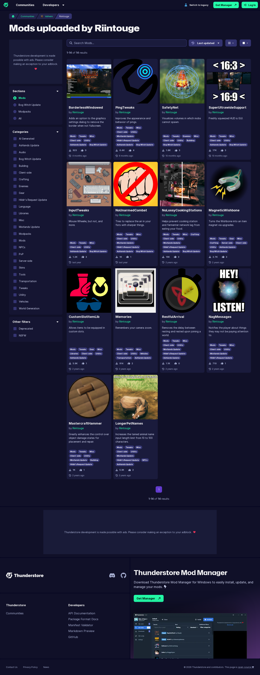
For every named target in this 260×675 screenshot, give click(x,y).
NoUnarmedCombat (131, 210)
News (46, 667)
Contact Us (12, 667)
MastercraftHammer (85, 423)
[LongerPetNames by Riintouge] (135, 397)
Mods (22, 97)
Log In (252, 5)
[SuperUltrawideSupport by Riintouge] (229, 81)
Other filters (21, 322)
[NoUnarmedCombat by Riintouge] (135, 184)
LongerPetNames (129, 423)
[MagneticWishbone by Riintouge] (229, 184)
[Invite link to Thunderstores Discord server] (112, 575)
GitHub (73, 637)
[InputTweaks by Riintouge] (89, 184)
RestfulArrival (173, 317)
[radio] (14, 98)
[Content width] (245, 43)
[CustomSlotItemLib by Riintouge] (89, 290)
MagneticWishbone (224, 210)
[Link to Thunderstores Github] (123, 575)
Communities (25, 5)
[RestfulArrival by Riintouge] (182, 290)
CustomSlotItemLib (84, 317)
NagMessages (220, 317)
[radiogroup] (35, 108)
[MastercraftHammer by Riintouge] (89, 397)
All (20, 118)
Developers (51, 5)
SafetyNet (170, 107)
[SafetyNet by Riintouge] (182, 81)
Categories (20, 132)
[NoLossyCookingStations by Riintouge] (182, 184)
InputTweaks (79, 210)
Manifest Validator (80, 625)
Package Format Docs (83, 619)
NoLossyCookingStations (182, 210)
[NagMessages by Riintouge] (229, 290)
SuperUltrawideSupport (227, 107)
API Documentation (81, 613)
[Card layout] (231, 43)
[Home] (6, 5)
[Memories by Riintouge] (135, 290)
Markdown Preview (81, 631)
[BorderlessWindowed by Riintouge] (89, 81)
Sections (19, 91)
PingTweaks (124, 107)
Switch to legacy (198, 5)
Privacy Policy (30, 667)
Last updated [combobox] (205, 43)
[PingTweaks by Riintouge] (135, 81)
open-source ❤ (246, 667)
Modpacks (25, 111)
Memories (123, 317)
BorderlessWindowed (86, 107)
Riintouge (78, 112)
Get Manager (223, 5)
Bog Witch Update (30, 104)
